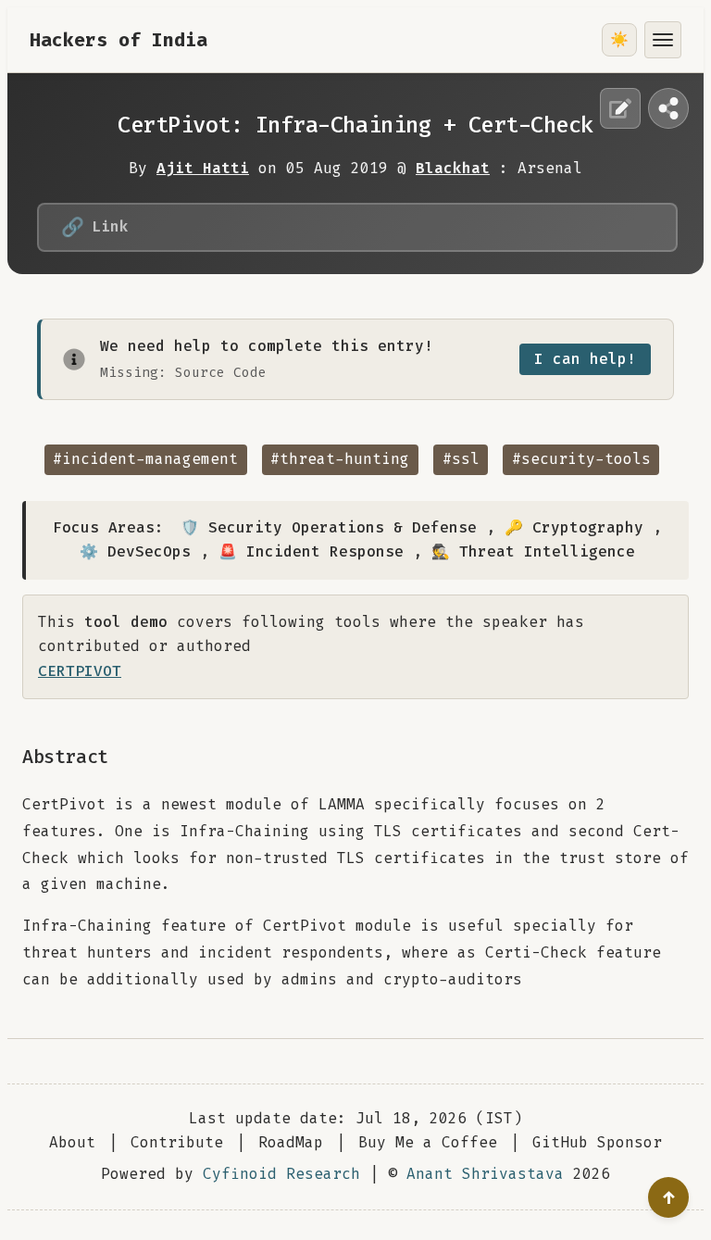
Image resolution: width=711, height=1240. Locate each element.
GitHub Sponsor (597, 1142)
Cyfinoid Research (281, 1174)
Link (95, 227)
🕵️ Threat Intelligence (533, 551)
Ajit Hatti (202, 168)
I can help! (585, 359)
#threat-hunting (339, 459)
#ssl (461, 459)
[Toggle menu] (662, 39)
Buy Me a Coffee (427, 1142)
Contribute (177, 1142)
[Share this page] (668, 108)
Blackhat (453, 168)
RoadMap (290, 1142)
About (72, 1142)
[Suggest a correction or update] (620, 108)
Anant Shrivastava (485, 1174)
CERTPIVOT (79, 671)
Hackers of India (118, 40)
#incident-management (145, 459)
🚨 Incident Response (311, 551)
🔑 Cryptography (574, 527)
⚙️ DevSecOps (135, 551)
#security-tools (581, 459)
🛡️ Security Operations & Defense (329, 527)
